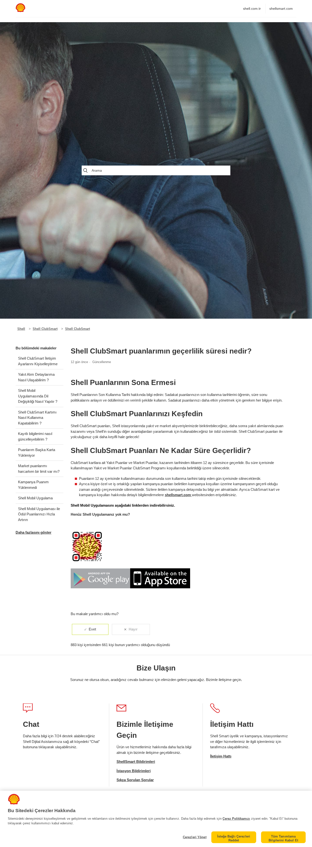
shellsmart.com (281, 8)
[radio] (90, 629)
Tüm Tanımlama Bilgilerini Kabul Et (283, 838)
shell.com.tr (252, 8)
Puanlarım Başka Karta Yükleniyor (36, 452)
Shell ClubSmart (45, 329)
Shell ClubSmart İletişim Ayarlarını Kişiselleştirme (38, 361)
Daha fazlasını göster (33, 532)
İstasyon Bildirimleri (134, 771)
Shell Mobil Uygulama (35, 498)
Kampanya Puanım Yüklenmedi (33, 485)
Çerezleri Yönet (194, 837)
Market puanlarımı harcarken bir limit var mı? (38, 468)
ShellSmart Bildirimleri (136, 761)
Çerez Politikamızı (236, 818)
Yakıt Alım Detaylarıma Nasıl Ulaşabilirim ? (36, 377)
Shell (21, 329)
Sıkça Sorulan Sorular (135, 780)
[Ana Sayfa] (20, 11)
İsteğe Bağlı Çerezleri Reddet (233, 838)
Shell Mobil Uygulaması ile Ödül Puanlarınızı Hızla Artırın (39, 514)
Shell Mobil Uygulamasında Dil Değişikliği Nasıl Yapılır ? (37, 396)
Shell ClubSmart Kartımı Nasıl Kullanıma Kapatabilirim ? (37, 417)
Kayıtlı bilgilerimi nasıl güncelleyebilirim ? (35, 436)
